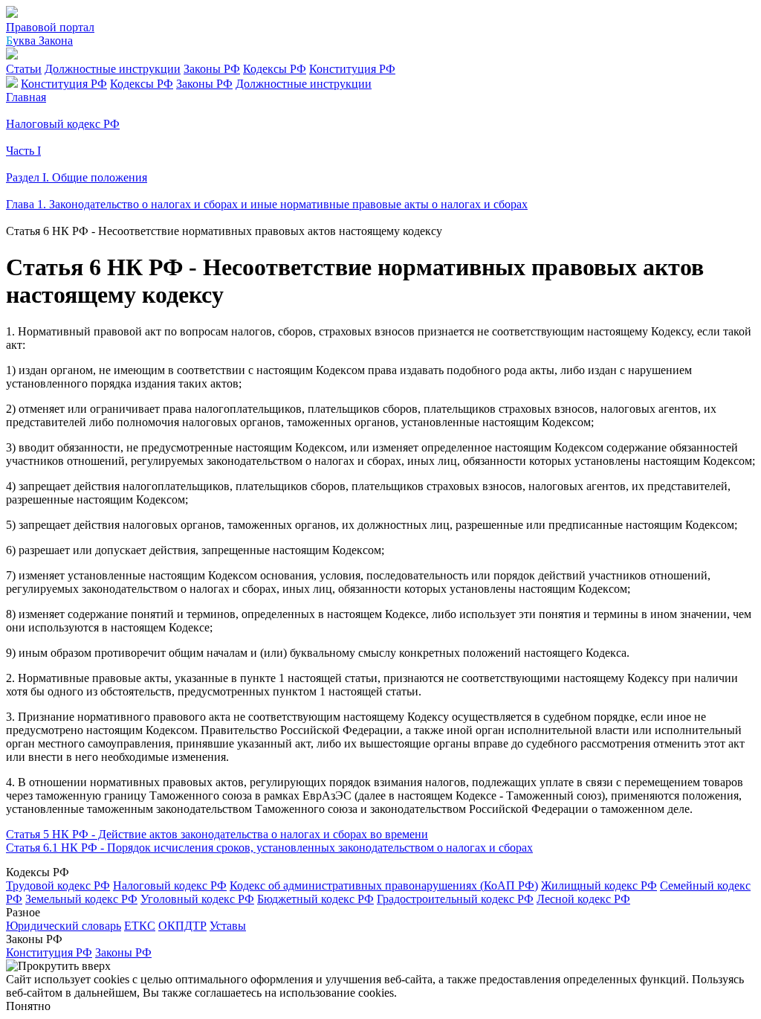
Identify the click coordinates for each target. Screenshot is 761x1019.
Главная (26, 97)
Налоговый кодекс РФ (170, 885)
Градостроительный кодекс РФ (455, 899)
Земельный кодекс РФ (81, 899)
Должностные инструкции (113, 68)
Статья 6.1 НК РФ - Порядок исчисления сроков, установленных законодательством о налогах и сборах (269, 847)
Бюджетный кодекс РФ (315, 899)
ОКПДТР (182, 925)
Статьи (24, 68)
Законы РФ (212, 68)
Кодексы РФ (274, 68)
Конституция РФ (352, 68)
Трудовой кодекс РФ (58, 885)
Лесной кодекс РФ (583, 899)
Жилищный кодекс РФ (599, 885)
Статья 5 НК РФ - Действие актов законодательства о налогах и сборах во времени (217, 834)
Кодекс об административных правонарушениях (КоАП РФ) (384, 885)
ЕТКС (139, 925)
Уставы (228, 925)
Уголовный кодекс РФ (197, 899)
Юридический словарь (63, 925)
